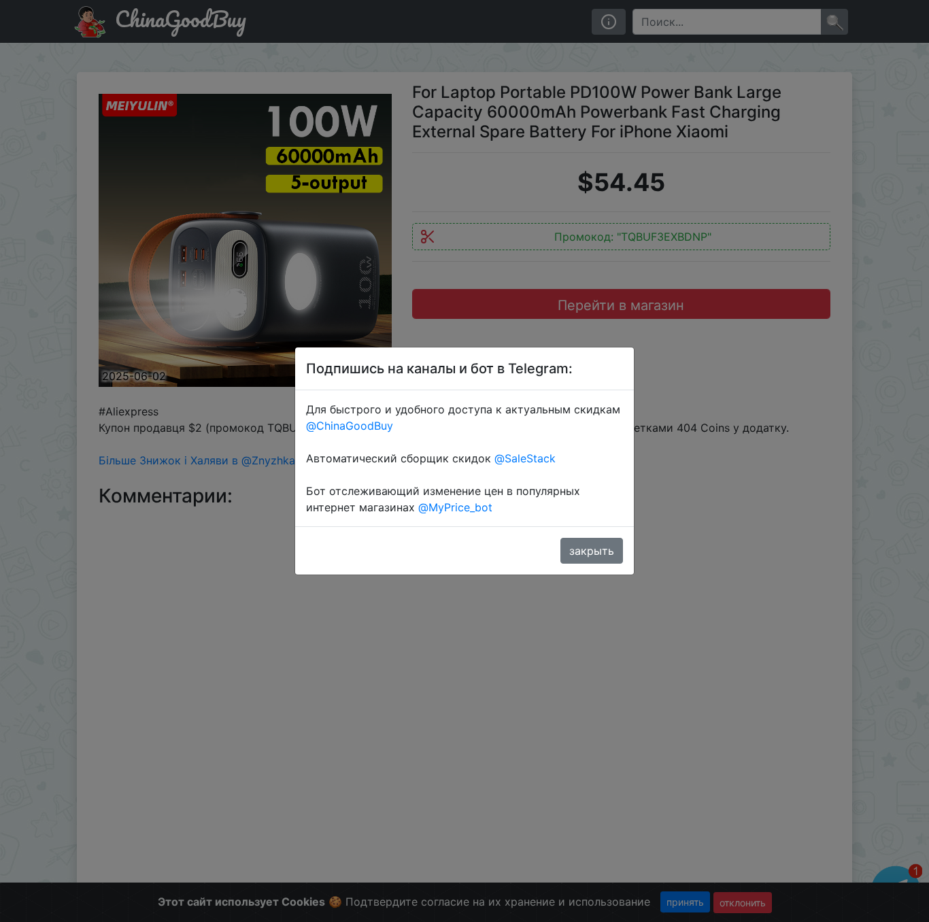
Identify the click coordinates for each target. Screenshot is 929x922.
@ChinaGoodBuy (349, 425)
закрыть (591, 551)
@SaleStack (525, 458)
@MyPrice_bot (455, 507)
